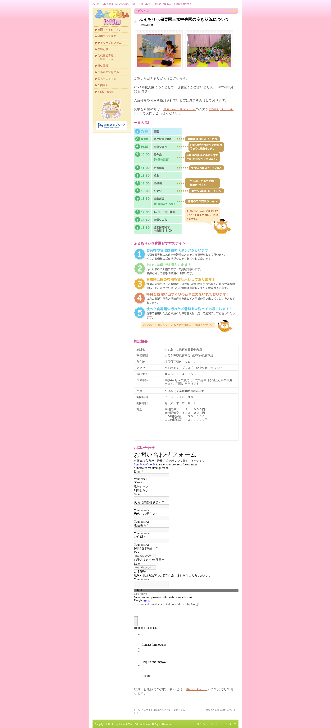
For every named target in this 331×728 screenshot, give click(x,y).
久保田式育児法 (106, 57)
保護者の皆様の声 (108, 72)
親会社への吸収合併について (222, 709)
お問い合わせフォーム (179, 109)
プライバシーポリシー (208, 724)
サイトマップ (229, 724)
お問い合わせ (105, 91)
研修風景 (102, 65)
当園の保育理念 (106, 36)
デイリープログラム (109, 42)
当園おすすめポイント (110, 29)
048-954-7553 (196, 689)
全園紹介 (102, 85)
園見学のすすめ (106, 78)
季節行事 (102, 49)
